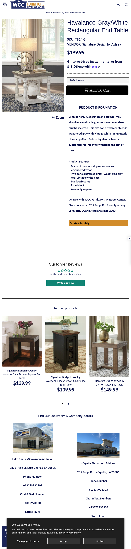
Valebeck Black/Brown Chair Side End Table (66, 382)
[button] (98, 223)
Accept (64, 541)
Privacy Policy (73, 532)
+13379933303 (32, 485)
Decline (100, 541)
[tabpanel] (22, 354)
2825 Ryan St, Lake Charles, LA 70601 (33, 467)
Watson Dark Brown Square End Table (22, 376)
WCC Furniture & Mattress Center (27, 4)
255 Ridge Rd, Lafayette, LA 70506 (98, 472)
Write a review (65, 282)
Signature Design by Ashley (101, 44)
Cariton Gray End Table (109, 384)
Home (48, 13)
